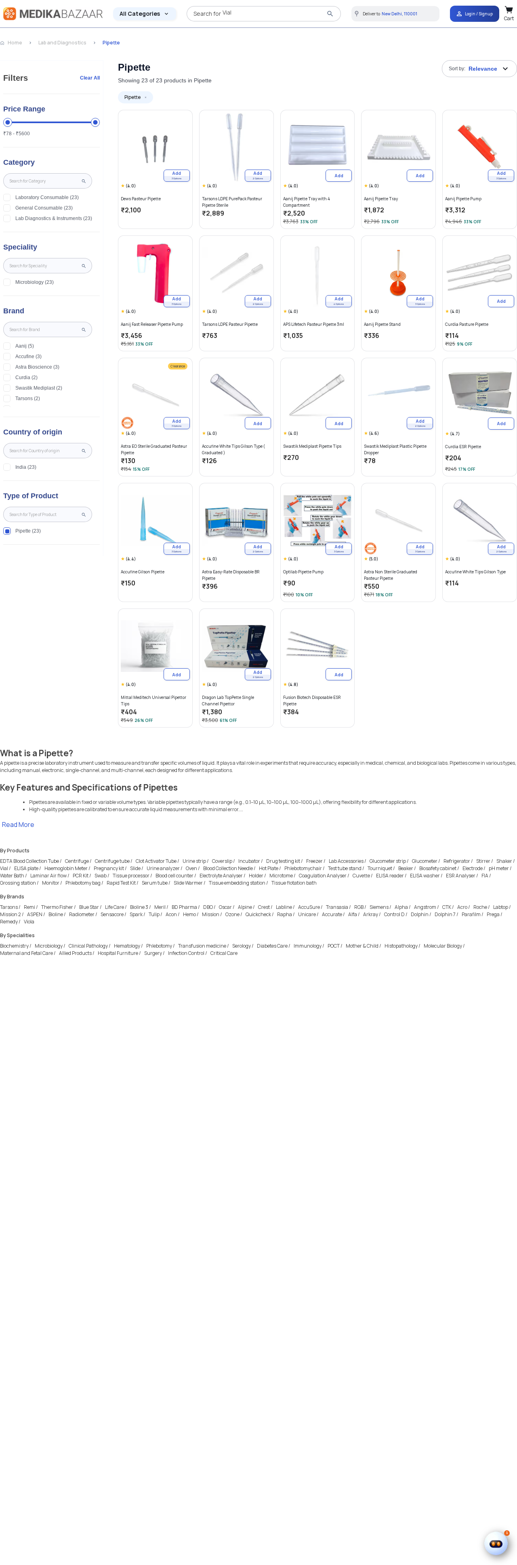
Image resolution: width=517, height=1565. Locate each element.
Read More (18, 824)
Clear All (90, 78)
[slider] (7, 122)
